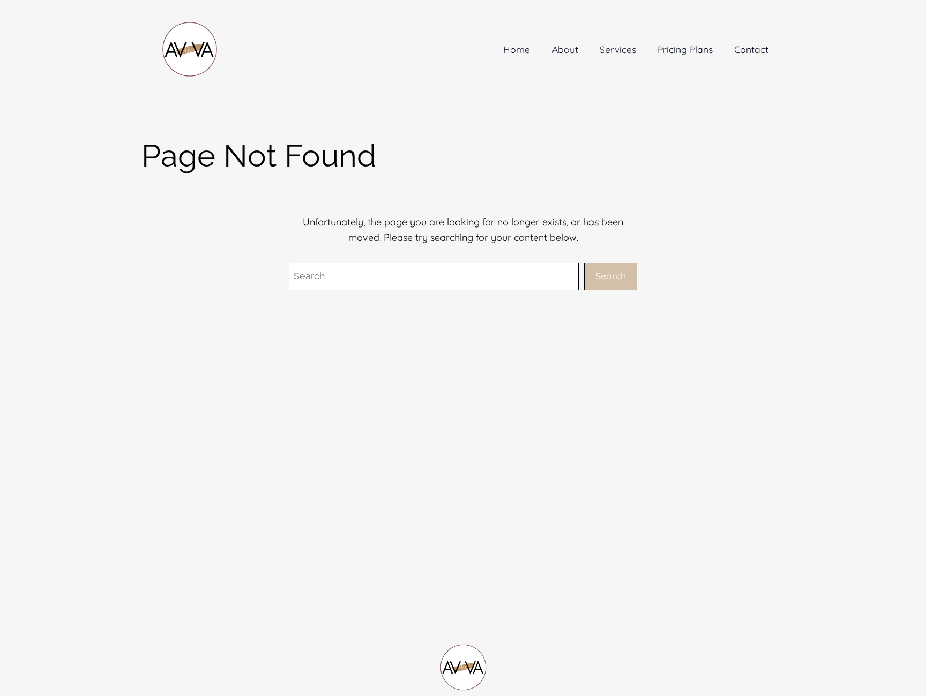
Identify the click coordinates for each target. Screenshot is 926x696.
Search (610, 276)
